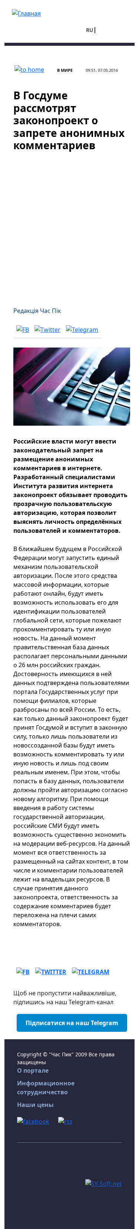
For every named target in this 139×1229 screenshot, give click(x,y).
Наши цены (35, 1105)
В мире (65, 70)
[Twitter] (47, 329)
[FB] (22, 329)
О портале (33, 1070)
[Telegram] (82, 329)
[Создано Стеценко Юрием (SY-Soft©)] (103, 1183)
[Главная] (26, 13)
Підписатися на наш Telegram (72, 1023)
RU (89, 29)
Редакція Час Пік (37, 311)
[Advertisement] (69, 224)
